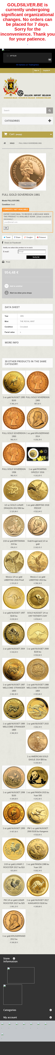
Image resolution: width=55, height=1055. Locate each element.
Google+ (29, 237)
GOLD (12, 143)
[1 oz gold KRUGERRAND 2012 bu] (14, 921)
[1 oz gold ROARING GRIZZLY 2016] (38, 454)
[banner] (27, 50)
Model (4, 201)
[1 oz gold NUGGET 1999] (14, 813)
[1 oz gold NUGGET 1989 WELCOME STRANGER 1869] (14, 709)
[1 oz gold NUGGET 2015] (38, 709)
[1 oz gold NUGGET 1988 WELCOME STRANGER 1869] (38, 670)
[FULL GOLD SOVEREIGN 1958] (14, 454)
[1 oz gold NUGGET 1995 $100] (14, 382)
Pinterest (42, 237)
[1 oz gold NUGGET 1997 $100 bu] (14, 598)
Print (8, 262)
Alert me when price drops (20, 293)
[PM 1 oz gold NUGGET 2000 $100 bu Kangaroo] (38, 813)
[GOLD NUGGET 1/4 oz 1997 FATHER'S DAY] (38, 598)
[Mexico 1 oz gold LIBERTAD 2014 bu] (38, 562)
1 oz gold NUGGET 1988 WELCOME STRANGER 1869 (38, 687)
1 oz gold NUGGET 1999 (14, 828)
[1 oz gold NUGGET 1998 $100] (14, 777)
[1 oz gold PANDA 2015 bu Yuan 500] (38, 777)
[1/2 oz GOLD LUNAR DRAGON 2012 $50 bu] (14, 490)
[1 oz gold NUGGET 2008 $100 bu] (38, 634)
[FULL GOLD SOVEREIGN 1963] (14, 418)
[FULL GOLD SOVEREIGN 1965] (38, 382)
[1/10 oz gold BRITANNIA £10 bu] (14, 526)
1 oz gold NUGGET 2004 (14, 649)
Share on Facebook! (12, 243)
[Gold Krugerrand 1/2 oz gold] (38, 526)
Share (17, 237)
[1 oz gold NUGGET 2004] (14, 634)
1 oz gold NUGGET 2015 (38, 723)
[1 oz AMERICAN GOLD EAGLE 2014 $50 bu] (38, 741)
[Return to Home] (4, 143)
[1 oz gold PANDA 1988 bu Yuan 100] (38, 849)
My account (10, 1017)
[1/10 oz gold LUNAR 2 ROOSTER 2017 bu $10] (14, 849)
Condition (6, 205)
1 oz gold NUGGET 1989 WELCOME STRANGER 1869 (14, 726)
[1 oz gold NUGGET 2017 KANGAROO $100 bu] (38, 885)
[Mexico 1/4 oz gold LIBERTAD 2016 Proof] (14, 562)
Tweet (7, 237)
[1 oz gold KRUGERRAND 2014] (38, 418)
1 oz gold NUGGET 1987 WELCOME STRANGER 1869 (14, 687)
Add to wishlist (15, 286)
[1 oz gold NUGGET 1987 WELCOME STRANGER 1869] (14, 670)
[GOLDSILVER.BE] (27, 88)
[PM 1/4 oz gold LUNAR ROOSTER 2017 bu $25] (14, 885)
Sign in (36, 70)
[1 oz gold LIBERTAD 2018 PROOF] (38, 490)
